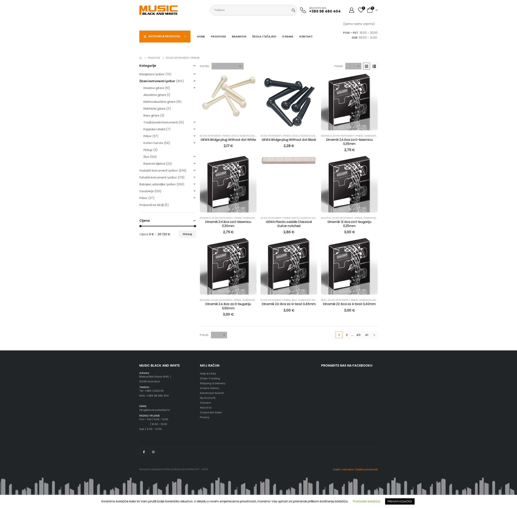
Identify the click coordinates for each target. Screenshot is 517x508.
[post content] (228, 102)
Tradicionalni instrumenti (160, 122)
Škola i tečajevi (264, 36)
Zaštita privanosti (366, 469)
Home (201, 36)
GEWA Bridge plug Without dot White (228, 140)
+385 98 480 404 (157, 396)
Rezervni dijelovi (249, 135)
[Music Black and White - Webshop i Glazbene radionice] (158, 10)
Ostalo (235, 135)
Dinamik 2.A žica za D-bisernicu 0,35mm (349, 142)
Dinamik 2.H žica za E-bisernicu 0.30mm (228, 224)
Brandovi (239, 36)
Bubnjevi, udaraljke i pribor (157, 184)
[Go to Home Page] (140, 57)
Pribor (147, 136)
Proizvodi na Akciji (151, 205)
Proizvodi (218, 36)
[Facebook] (144, 452)
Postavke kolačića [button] (366, 501)
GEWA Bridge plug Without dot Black (289, 140)
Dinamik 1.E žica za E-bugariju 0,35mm (349, 224)
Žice (146, 157)
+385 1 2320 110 (154, 391)
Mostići (296, 218)
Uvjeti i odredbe (343, 469)
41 (366, 335)
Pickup (147, 150)
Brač (294, 300)
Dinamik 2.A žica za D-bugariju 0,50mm (228, 306)
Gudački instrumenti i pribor (158, 171)
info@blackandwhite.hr (154, 410)
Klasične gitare (153, 88)
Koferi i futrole (153, 143)
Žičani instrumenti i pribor (215, 135)
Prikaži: (338, 66)
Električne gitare (154, 109)
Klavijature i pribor (152, 74)
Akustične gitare (154, 95)
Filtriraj (187, 234)
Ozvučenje (146, 191)
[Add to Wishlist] (250, 80)
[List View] (374, 66)
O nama (287, 36)
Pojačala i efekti (154, 129)
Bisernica (326, 135)
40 (358, 335)
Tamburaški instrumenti (377, 135)
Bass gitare (151, 115)
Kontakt (306, 36)
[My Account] (351, 10)
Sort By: (204, 66)
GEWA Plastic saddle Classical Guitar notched (289, 224)
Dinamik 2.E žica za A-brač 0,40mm (349, 304)
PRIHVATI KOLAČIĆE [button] (400, 501)
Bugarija (326, 218)
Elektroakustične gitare (159, 102)
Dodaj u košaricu (231, 126)
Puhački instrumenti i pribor (158, 177)
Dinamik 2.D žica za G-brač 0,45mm (289, 304)
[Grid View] (366, 66)
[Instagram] (153, 452)
